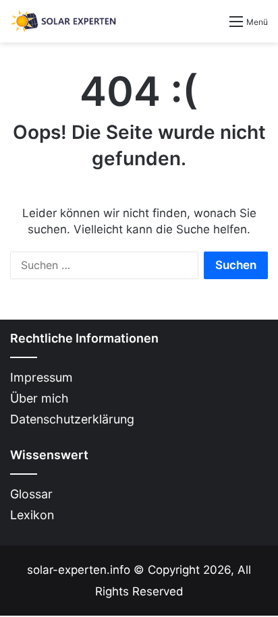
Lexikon (32, 515)
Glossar (31, 494)
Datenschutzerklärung (72, 419)
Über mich (39, 398)
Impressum (41, 377)
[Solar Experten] (64, 21)
